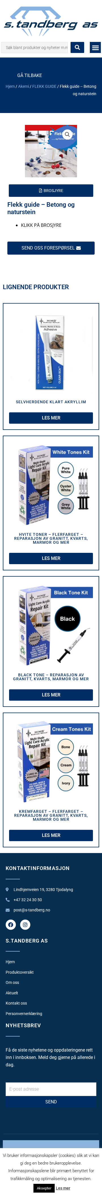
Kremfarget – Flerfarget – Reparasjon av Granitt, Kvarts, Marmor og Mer (51, 815)
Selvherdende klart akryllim (51, 402)
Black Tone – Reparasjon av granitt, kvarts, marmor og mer (51, 677)
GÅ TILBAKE (29, 75)
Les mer (63, 1188)
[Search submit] (77, 47)
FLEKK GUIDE (44, 86)
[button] (95, 47)
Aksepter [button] (44, 1188)
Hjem (10, 86)
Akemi (23, 86)
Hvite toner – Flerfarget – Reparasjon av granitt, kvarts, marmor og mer (51, 538)
